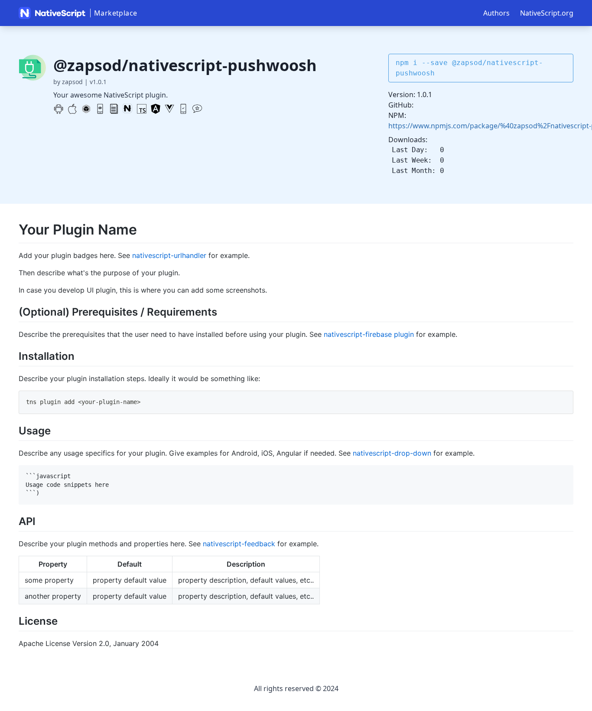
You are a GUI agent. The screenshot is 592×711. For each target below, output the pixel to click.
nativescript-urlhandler (169, 255)
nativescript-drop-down (392, 453)
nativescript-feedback (239, 543)
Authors (496, 13)
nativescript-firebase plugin (369, 334)
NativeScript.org (546, 13)
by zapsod (68, 82)
